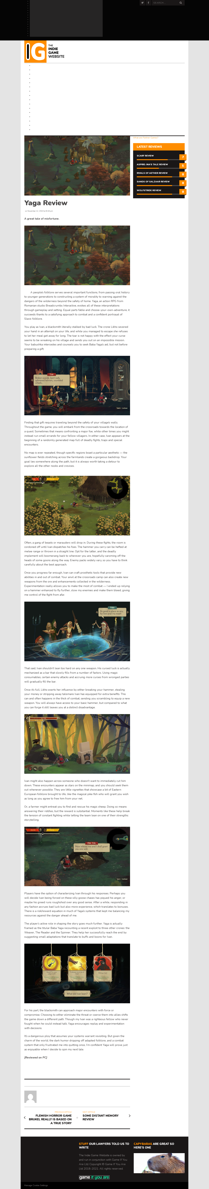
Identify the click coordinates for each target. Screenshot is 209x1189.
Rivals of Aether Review (152, 173)
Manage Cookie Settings (36, 1185)
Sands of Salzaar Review (153, 181)
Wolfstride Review (149, 190)
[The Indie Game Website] (48, 51)
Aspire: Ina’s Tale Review (152, 164)
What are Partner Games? (145, 137)
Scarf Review (145, 155)
